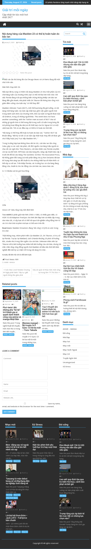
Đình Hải (7, 304)
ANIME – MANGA (70, 329)
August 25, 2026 (70, 56)
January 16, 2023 (40, 439)
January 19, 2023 (49, 301)
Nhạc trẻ (66, 354)
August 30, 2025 (29, 317)
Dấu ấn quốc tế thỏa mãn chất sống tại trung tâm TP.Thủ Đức (46, 271)
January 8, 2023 (12, 510)
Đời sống (67, 78)
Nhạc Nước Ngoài (70, 350)
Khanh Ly (21, 42)
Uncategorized (69, 362)
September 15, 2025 (11, 301)
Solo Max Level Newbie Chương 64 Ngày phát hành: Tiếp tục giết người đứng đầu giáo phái (16, 272)
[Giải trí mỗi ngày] (4, 24)
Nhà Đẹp (66, 214)
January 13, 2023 (13, 439)
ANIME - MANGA (9, 262)
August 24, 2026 (70, 90)
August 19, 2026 (70, 124)
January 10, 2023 (13, 473)
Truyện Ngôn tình (70, 358)
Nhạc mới (66, 345)
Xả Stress (67, 366)
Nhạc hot (66, 341)
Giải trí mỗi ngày (15, 10)
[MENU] (88, 24)
